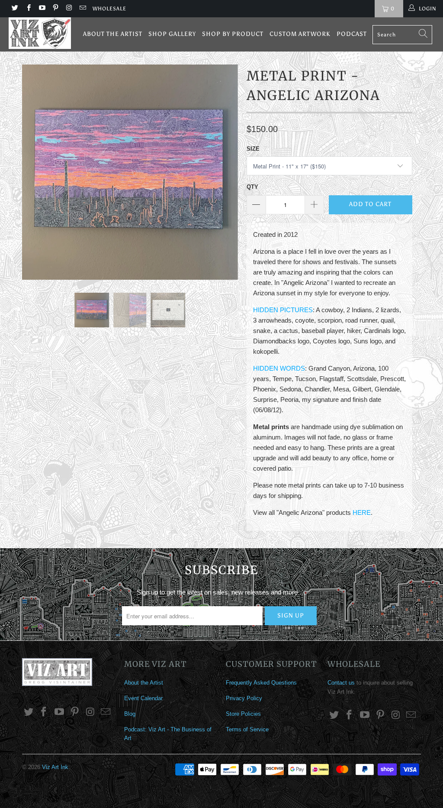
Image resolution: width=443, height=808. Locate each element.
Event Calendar (143, 698)
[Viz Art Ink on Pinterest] (55, 9)
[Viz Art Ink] (40, 33)
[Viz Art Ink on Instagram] (68, 9)
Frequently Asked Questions (261, 682)
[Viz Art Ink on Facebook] (28, 9)
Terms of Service (247, 729)
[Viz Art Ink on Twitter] (14, 9)
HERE (362, 512)
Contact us (341, 682)
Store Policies (243, 714)
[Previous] (33, 172)
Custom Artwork (300, 34)
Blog (129, 714)
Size (253, 148)
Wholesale (109, 9)
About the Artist (112, 34)
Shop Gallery (172, 34)
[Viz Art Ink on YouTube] (41, 9)
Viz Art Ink (55, 767)
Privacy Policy (244, 698)
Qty (252, 187)
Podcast (352, 34)
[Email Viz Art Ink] (82, 9)
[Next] (226, 172)
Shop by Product (232, 34)
